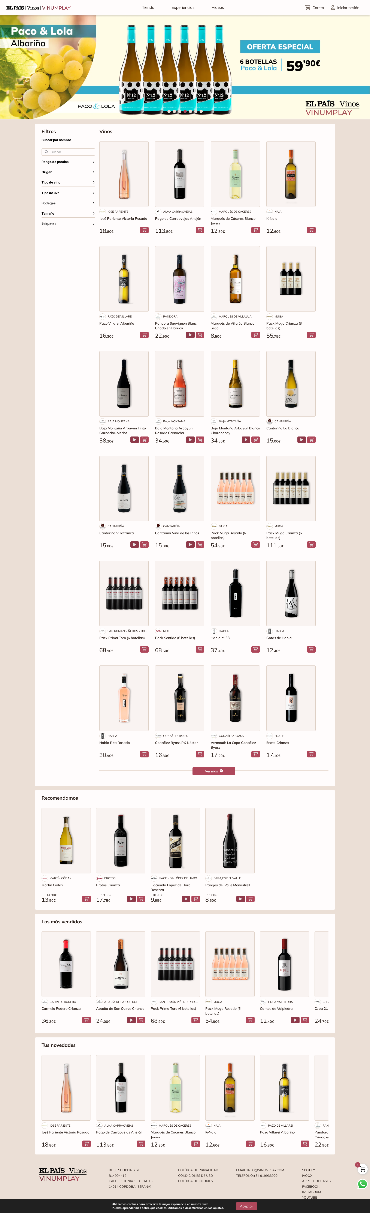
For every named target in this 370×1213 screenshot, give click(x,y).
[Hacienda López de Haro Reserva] (175, 840)
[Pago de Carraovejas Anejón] (179, 174)
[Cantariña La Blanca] (291, 384)
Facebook (310, 1186)
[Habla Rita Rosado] (124, 698)
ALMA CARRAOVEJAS (177, 211)
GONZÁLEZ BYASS (175, 735)
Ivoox (307, 1176)
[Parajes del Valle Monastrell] (230, 840)
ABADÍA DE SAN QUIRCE (121, 1002)
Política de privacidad (198, 1170)
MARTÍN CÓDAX (61, 878)
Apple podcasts (316, 1181)
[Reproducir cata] (190, 335)
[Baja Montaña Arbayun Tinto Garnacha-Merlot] (124, 384)
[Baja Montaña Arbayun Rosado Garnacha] (179, 384)
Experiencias (183, 7)
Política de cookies (195, 1181)
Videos (218, 7)
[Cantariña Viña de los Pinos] (179, 488)
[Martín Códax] (66, 840)
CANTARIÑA (283, 421)
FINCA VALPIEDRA (280, 1002)
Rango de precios (55, 162)
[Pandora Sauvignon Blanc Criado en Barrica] (179, 279)
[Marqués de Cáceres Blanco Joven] (235, 174)
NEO (166, 631)
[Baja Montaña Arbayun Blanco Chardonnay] (235, 384)
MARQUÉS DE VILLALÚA (235, 316)
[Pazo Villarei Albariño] (124, 279)
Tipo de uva (51, 193)
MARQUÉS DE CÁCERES (235, 211)
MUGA (279, 316)
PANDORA (170, 316)
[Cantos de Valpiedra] (284, 964)
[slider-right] (359, 67)
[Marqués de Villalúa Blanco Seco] (235, 279)
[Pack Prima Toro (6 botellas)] (124, 593)
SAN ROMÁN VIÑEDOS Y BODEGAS (128, 631)
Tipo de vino (51, 182)
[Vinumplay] (38, 7)
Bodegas (48, 203)
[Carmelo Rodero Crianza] (66, 964)
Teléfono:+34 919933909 (257, 1176)
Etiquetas (49, 224)
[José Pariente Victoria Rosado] (124, 174)
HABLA (224, 631)
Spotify (308, 1170)
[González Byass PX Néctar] (179, 698)
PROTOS (109, 878)
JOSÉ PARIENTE (117, 211)
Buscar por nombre (56, 140)
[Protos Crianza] (120, 840)
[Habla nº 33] (235, 593)
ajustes (218, 1208)
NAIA (278, 211)
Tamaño (48, 213)
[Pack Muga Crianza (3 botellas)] (291, 279)
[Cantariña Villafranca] (124, 488)
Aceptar (246, 1206)
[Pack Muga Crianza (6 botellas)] (291, 488)
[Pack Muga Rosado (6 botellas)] (235, 488)
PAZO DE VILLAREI (119, 316)
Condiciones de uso (195, 1176)
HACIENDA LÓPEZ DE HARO (178, 878)
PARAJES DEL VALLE (227, 878)
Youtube (309, 1197)
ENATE (279, 735)
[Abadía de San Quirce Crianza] (120, 964)
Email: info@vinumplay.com (260, 1170)
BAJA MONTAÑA (118, 421)
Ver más (211, 771)
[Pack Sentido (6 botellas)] (179, 593)
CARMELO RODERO (63, 1002)
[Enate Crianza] (291, 698)
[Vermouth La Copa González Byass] (235, 698)
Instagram (311, 1192)
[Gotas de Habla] (291, 593)
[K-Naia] (291, 174)
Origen (47, 172)
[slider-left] (10, 67)
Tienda (148, 7)
